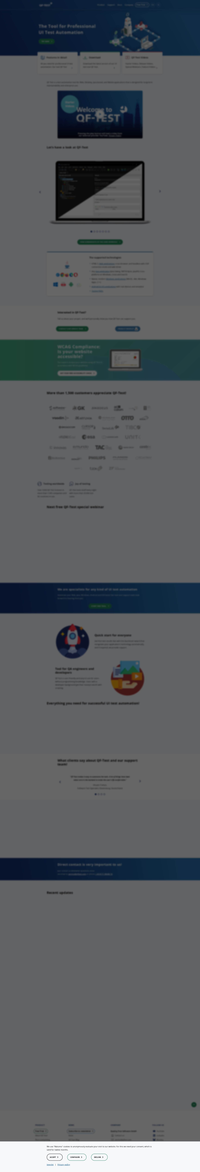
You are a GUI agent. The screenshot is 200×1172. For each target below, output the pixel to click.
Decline (97, 1157)
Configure (75, 1157)
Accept (53, 1157)
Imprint (50, 1164)
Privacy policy (64, 1164)
